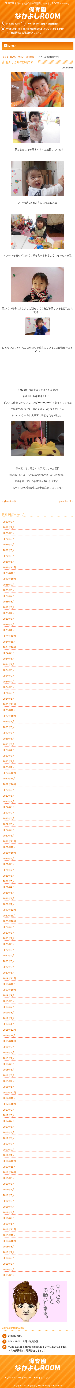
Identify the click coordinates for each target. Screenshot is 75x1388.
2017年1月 (9, 1155)
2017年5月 (9, 1132)
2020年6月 (9, 944)
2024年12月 (9, 635)
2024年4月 (9, 681)
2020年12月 (9, 909)
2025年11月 (9, 573)
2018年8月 (9, 1052)
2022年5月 (9, 812)
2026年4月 (9, 544)
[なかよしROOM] (37, 18)
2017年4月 (9, 1138)
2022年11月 (9, 778)
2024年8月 (9, 658)
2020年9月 (9, 927)
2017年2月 (9, 1149)
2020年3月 (9, 961)
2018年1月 (9, 1086)
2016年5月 (9, 1200)
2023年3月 (9, 755)
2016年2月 (9, 1218)
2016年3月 (9, 1212)
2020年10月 (9, 921)
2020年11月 (9, 915)
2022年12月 (9, 773)
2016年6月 (9, 1195)
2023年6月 (9, 738)
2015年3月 (9, 1275)
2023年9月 (9, 721)
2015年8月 (9, 1246)
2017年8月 (9, 1115)
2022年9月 (9, 790)
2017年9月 (9, 1109)
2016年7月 (9, 1189)
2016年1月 (9, 1223)
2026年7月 (9, 527)
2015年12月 (9, 1229)
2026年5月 (9, 539)
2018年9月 (9, 1046)
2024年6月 (9, 670)
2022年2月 (9, 830)
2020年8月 (9, 932)
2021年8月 (9, 864)
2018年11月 (9, 1035)
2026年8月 (9, 521)
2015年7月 (9, 1252)
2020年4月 (9, 955)
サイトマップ (43, 1377)
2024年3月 (9, 687)
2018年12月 (9, 1029)
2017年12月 (9, 1092)
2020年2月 (9, 966)
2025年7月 (9, 596)
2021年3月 (9, 892)
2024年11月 (9, 641)
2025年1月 (9, 630)
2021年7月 (9, 870)
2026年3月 (9, 550)
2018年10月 (9, 1041)
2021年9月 (9, 858)
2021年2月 (9, 898)
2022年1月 (9, 835)
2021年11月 (9, 847)
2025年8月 (9, 590)
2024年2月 (9, 693)
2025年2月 (9, 624)
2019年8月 (9, 1001)
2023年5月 (9, 744)
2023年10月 (9, 715)
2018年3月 (9, 1075)
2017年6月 (9, 1126)
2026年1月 (9, 561)
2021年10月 (9, 852)
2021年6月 (9, 875)
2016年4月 (9, 1206)
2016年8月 (9, 1183)
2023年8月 (9, 727)
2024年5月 (9, 675)
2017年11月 (9, 1098)
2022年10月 (9, 784)
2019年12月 (9, 978)
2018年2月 (9, 1081)
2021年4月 (9, 887)
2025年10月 (9, 578)
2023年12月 (9, 704)
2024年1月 (9, 698)
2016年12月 (9, 1161)
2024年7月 (9, 664)
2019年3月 (9, 1012)
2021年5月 (9, 881)
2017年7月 (9, 1121)
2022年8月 (9, 795)
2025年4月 (9, 613)
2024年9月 (9, 653)
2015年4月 (9, 1269)
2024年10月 (9, 647)
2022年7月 (9, 801)
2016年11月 (9, 1166)
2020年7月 (9, 938)
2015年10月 (9, 1241)
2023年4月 (9, 750)
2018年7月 (9, 1058)
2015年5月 (9, 1263)
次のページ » (66, 501)
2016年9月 (9, 1178)
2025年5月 (9, 607)
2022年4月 (9, 818)
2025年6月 (9, 601)
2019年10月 (9, 989)
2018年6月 (9, 1064)
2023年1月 (9, 767)
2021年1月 (9, 904)
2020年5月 (9, 949)
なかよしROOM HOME (13, 57)
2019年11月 (9, 984)
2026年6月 (9, 533)
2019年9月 (9, 995)
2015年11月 (9, 1235)
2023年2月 (9, 761)
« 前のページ (9, 501)
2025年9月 (9, 584)
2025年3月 (9, 618)
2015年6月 (9, 1258)
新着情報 (30, 57)
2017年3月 (9, 1143)
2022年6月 (9, 807)
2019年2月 (9, 1018)
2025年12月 (9, 567)
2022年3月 (9, 824)
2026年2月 (9, 555)
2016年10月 (9, 1172)
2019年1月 (9, 1024)
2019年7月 (9, 1007)
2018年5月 (9, 1069)
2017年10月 (9, 1104)
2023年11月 (9, 710)
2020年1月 (9, 972)
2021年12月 (9, 841)
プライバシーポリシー (19, 1377)
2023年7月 (9, 732)
